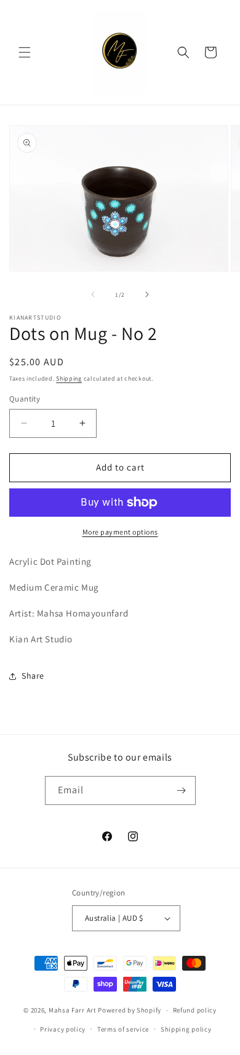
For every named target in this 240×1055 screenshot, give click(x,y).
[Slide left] (92, 294)
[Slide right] (147, 294)
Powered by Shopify (129, 1010)
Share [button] (33, 675)
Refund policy (195, 1010)
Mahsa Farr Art (73, 1010)
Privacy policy (63, 1029)
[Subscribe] (181, 790)
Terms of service (123, 1029)
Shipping (69, 378)
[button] (24, 52)
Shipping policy (186, 1029)
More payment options (120, 531)
